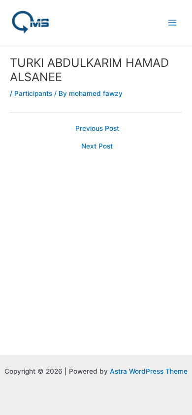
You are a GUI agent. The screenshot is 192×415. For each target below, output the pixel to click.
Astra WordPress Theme (149, 371)
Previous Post (97, 128)
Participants (33, 93)
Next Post (97, 146)
